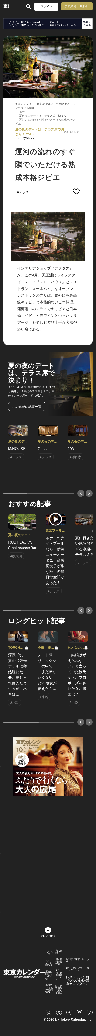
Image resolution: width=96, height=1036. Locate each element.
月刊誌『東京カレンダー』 (77, 960)
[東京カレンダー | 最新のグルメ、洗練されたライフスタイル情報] (6, 6)
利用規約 (58, 951)
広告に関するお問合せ (48, 975)
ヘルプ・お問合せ (48, 962)
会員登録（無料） (77, 6)
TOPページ (49, 952)
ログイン (46, 6)
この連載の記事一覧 (26, 406)
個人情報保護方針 (58, 961)
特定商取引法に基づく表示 (58, 989)
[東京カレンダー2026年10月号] (48, 766)
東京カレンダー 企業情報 (49, 988)
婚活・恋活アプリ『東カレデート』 (77, 969)
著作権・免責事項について (58, 975)
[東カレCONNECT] (48, 23)
